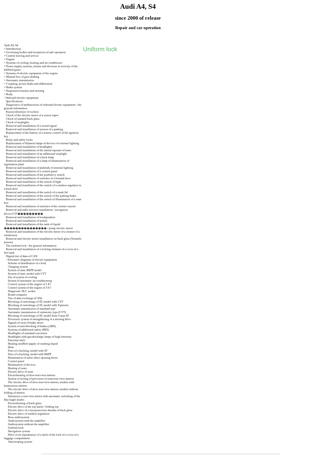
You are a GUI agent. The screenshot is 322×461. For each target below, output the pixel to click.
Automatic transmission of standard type (32, 308)
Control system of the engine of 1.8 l (29, 284)
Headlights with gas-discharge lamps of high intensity (40, 336)
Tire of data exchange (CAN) (25, 298)
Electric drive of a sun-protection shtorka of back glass (40, 410)
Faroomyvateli (16, 340)
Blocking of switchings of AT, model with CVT (35, 301)
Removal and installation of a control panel (31, 171)
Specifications (14, 101)
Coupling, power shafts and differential (29, 83)
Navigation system (19, 431)
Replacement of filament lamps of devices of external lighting (42, 143)
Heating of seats (17, 368)
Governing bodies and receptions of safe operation (36, 52)
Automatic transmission (20, 80)
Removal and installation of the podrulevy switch (35, 174)
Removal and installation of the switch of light (33, 181)
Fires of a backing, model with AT (28, 350)
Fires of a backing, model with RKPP (29, 354)
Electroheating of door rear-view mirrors (31, 375)
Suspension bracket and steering (25, 90)
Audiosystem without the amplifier (28, 424)
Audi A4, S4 (11, 45)
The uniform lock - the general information (31, 245)
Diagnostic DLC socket (21, 291)
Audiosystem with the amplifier (26, 420)
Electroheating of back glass (24, 403)
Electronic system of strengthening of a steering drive (39, 319)
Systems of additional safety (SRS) (28, 329)
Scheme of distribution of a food (27, 263)
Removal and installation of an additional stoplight (36, 153)
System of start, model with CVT (27, 273)
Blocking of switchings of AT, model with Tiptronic (38, 305)
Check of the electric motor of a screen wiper (32, 115)
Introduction (13, 48)
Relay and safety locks (19, 139)
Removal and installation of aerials (26, 220)
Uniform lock (16, 427)
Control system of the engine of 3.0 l (29, 287)
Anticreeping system (20, 441)
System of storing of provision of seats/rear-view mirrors (41, 378)
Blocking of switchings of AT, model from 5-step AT (38, 315)
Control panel (16, 361)
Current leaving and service (22, 55)
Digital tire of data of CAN (21, 256)
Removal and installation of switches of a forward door (38, 178)
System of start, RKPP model (25, 270)
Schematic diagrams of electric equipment (32, 259)
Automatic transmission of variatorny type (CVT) (37, 312)
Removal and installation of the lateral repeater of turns (38, 150)
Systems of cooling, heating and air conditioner (34, 62)
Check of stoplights (17, 122)
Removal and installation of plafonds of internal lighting (39, 167)
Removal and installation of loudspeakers (30, 217)
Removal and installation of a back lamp (30, 157)
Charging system (18, 266)
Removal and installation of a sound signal (31, 125)
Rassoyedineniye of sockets (22, 111)
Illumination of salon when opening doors (33, 357)
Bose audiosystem (18, 417)
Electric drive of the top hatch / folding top (33, 406)
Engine (10, 59)
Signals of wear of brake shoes (25, 322)
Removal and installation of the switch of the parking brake (41, 195)
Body (9, 94)
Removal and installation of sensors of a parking (34, 129)
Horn (11, 347)
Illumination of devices (21, 364)
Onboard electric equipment (22, 97)
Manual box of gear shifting (22, 76)
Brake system (14, 87)
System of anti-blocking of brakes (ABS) (32, 326)
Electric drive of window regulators (29, 413)
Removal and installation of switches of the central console (41, 206)
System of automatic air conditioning (30, 280)
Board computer (17, 294)
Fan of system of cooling (22, 277)
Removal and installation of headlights (29, 146)
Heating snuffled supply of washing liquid (33, 343)
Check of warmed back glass (22, 118)
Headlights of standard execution (27, 333)
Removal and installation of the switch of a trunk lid (37, 192)
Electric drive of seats (20, 371)
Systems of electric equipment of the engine (32, 73)
